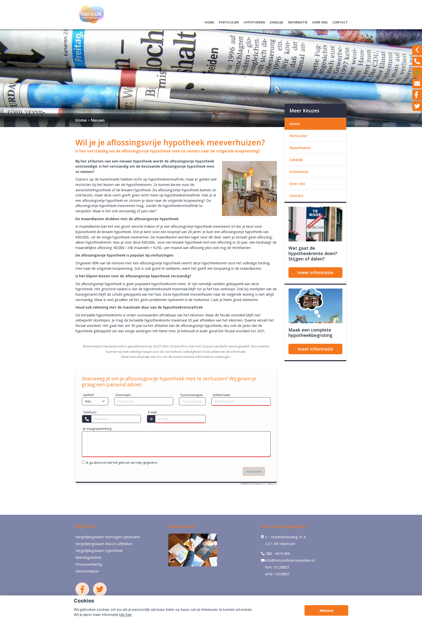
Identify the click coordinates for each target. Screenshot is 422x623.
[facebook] (417, 94)
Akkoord (326, 610)
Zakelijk (276, 21)
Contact (340, 21)
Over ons (320, 21)
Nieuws (98, 120)
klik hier (125, 614)
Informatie (297, 21)
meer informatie (315, 272)
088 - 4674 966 (277, 553)
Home (209, 21)
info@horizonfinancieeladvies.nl (290, 560)
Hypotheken (254, 21)
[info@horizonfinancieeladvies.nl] (417, 83)
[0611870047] (417, 72)
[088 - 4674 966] (417, 61)
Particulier (229, 21)
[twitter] (417, 106)
